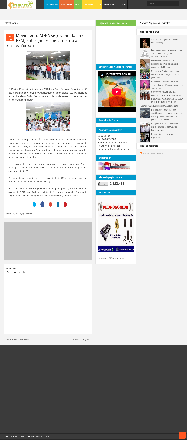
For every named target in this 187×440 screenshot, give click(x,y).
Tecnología (110, 4)
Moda (78, 4)
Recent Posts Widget (149, 153)
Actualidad (52, 4)
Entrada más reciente (18, 339)
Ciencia (122, 4)
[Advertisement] (47, 241)
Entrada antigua (80, 339)
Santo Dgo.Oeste (92, 4)
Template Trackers (42, 437)
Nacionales (66, 4)
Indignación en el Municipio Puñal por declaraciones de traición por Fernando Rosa (166, 126)
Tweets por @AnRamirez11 (111, 258)
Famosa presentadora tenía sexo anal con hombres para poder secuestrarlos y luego (166, 53)
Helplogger (160, 153)
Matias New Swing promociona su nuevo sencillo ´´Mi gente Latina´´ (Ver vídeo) (166, 74)
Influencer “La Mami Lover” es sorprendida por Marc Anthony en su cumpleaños (167, 85)
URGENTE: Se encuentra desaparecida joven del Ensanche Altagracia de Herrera (165, 63)
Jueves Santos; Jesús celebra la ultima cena (159, 105)
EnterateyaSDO (20, 437)
